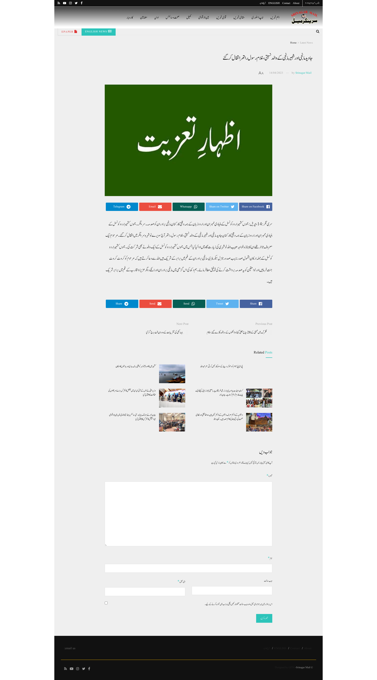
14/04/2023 (276, 73)
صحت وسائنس (172, 17)
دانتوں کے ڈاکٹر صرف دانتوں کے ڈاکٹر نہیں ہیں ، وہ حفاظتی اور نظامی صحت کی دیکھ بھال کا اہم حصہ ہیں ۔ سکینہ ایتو (219, 417)
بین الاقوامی (203, 17)
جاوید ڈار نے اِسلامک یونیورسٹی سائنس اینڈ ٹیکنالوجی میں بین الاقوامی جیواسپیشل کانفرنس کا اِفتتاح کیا (132, 417)
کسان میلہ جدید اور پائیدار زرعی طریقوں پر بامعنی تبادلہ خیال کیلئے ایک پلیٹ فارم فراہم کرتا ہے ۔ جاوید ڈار (219, 392)
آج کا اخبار (262, 3)
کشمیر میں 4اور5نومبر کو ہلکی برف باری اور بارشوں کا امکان (136, 366)
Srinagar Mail (303, 73)
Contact (286, 3)
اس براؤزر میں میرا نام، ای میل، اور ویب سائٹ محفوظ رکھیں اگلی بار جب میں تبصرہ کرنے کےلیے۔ (238, 604)
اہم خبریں (274, 17)
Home (293, 43)
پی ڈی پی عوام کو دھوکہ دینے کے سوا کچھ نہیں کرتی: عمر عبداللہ (221, 366)
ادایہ (156, 17)
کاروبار (130, 17)
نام (270, 558)
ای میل (181, 581)
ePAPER (68, 32)
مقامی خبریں (239, 17)
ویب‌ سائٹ (268, 581)
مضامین (143, 17)
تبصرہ (269, 475)
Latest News (306, 43)
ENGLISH (274, 3)
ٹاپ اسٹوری (257, 17)
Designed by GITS (285, 667)
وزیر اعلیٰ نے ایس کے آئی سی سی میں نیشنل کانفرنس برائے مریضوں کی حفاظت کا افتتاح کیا (132, 392)
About (296, 3)
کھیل (188, 17)
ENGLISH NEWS (96, 31)
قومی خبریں (221, 17)
